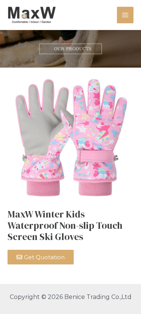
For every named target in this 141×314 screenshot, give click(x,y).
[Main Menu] (125, 15)
